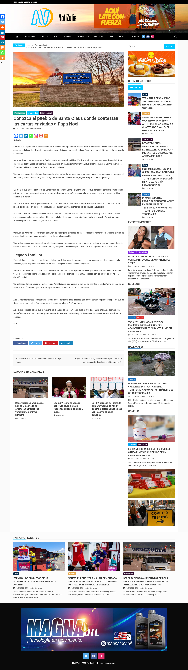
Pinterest (51, 343)
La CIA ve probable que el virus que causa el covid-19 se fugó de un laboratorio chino (149, 452)
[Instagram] (36, 136)
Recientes (136, 87)
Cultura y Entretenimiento (138, 252)
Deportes (98, 36)
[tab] (135, 87)
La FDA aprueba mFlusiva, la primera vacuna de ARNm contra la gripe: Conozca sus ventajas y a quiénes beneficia (107, 409)
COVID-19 (133, 411)
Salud (110, 36)
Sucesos (44, 36)
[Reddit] (2, 27)
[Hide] (1, 63)
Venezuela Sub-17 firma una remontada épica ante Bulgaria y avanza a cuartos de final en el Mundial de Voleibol (157, 124)
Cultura (135, 36)
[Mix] (2, 47)
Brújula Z (123, 36)
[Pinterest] (2, 37)
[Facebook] (16, 136)
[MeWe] (2, 42)
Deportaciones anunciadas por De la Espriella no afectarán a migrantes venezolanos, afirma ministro (29, 409)
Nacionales (136, 346)
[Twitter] (21, 136)
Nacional (67, 36)
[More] (46, 136)
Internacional (83, 36)
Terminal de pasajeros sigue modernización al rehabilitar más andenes (157, 101)
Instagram (101, 656)
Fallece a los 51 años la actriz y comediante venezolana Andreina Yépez (149, 259)
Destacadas (29, 36)
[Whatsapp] (31, 136)
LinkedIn (67, 343)
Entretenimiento (139, 222)
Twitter (36, 343)
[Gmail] (41, 136)
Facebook (21, 343)
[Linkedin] (26, 136)
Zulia (56, 36)
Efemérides (32, 113)
